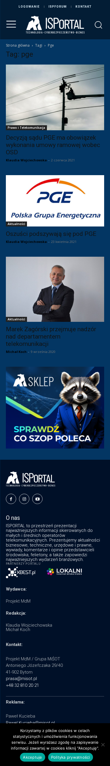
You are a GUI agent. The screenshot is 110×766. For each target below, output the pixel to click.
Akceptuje (32, 757)
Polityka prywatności (70, 757)
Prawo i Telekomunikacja (26, 128)
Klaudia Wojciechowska (26, 160)
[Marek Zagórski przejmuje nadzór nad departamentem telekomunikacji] (55, 289)
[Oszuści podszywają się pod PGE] (55, 201)
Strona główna (18, 45)
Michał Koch (16, 351)
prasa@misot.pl (21, 678)
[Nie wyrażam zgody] (103, 745)
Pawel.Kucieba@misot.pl (30, 723)
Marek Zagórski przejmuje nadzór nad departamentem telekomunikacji (51, 336)
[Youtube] (37, 499)
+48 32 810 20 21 (22, 685)
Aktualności (16, 224)
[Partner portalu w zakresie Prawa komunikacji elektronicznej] (64, 571)
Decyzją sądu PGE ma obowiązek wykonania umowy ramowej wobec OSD (53, 145)
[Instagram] (24, 499)
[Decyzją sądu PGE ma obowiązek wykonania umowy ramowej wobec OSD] (55, 97)
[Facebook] (11, 499)
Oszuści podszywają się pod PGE (51, 233)
